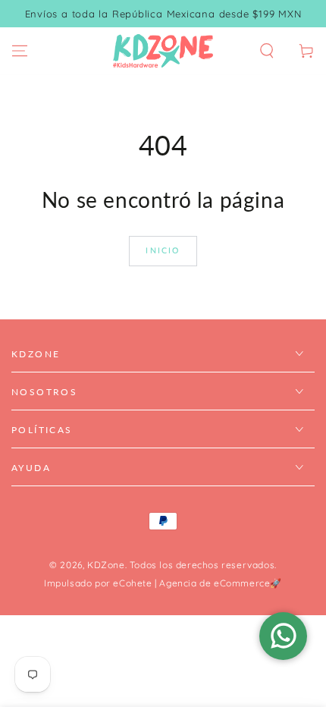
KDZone (106, 564)
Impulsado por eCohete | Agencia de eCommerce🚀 (163, 583)
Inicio (163, 250)
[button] (267, 51)
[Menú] (19, 51)
